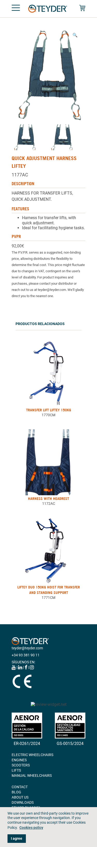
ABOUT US (20, 797)
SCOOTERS (21, 765)
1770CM (48, 415)
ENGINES (19, 760)
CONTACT (20, 787)
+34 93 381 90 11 (26, 655)
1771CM (48, 597)
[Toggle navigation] (16, 9)
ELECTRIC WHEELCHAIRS (32, 755)
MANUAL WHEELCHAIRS (32, 775)
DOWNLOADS (23, 802)
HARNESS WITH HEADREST (48, 498)
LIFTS (16, 770)
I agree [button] (16, 838)
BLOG (16, 792)
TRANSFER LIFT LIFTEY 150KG (48, 410)
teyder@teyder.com (27, 648)
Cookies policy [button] (31, 828)
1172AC (48, 503)
